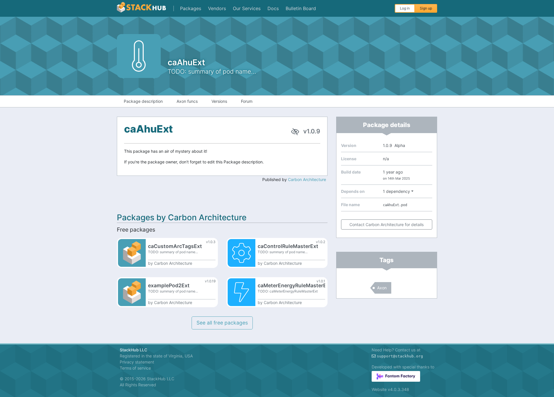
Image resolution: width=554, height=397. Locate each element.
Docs (273, 8)
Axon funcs (187, 101)
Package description (143, 101)
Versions (219, 101)
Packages (190, 8)
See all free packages (222, 323)
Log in (405, 8)
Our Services (247, 8)
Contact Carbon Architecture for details (386, 224)
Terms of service (135, 368)
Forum (246, 101)
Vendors (217, 8)
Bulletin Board (301, 8)
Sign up (426, 8)
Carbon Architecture (307, 179)
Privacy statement (137, 361)
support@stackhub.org (400, 356)
